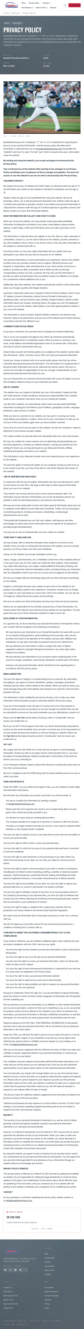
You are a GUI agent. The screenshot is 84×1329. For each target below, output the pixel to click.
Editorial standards (51, 1292)
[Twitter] (25, 1270)
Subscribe (74, 5)
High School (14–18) (10, 1304)
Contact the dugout (52, 1296)
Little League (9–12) (10, 1296)
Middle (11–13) (8, 1300)
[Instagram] (10, 1270)
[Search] (65, 5)
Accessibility (23, 1324)
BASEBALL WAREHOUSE (11, 13)
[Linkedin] (15, 1270)
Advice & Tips (42, 7)
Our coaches (49, 1287)
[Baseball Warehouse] (11, 5)
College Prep (8, 1308)
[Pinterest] (20, 1270)
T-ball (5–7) (7, 1287)
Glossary (53, 7)
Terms (47, 1308)
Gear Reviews (27, 7)
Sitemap (6, 1324)
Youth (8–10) (7, 1292)
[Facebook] (5, 1270)
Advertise (48, 1300)
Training (46, 3)
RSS (13, 1324)
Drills (24, 3)
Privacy (47, 1304)
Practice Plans (34, 3)
